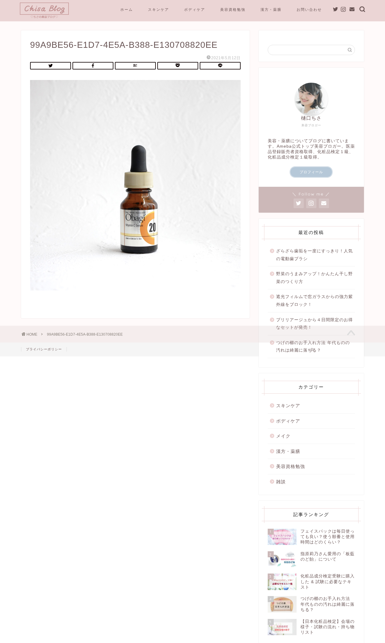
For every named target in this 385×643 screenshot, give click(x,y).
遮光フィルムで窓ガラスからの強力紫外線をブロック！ (314, 300)
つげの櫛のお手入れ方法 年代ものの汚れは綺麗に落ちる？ (313, 346)
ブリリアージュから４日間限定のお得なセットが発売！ (314, 324)
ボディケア (194, 9)
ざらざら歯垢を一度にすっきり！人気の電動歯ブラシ (314, 255)
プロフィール (311, 172)
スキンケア (158, 9)
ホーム (126, 9)
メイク (283, 435)
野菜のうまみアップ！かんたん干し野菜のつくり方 (314, 278)
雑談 (281, 481)
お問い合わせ (309, 9)
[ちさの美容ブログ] (44, 18)
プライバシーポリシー (44, 349)
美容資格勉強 (232, 9)
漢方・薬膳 (271, 9)
